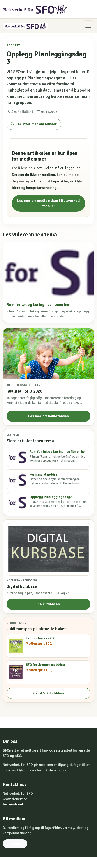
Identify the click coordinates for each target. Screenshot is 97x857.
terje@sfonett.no (16, 804)
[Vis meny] (88, 25)
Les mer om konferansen (48, 416)
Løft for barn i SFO (40, 638)
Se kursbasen (48, 604)
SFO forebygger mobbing (45, 665)
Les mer (15, 843)
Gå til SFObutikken (48, 693)
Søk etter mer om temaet (35, 124)
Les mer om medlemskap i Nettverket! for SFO (48, 203)
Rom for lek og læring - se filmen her (38, 304)
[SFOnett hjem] (35, 9)
